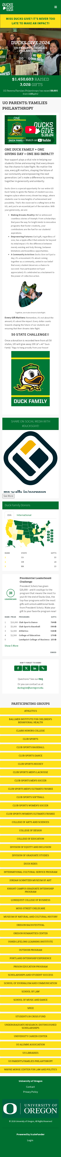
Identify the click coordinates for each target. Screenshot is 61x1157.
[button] (43, 668)
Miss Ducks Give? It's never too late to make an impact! (30, 21)
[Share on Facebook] (18, 668)
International (24, 515)
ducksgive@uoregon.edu (30, 688)
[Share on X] (26, 668)
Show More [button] (11, 646)
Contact (30, 1087)
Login (30, 1140)
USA (9, 515)
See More (8, 496)
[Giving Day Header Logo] (7, 7)
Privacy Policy (30, 1092)
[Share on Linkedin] (35, 668)
